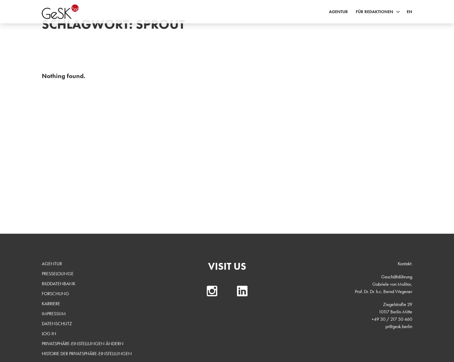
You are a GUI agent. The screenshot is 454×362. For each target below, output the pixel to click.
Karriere (51, 303)
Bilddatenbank (58, 284)
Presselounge (58, 274)
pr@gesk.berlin (398, 326)
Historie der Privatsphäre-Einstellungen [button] (87, 353)
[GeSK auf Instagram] (212, 291)
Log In (49, 333)
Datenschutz (57, 323)
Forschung (55, 293)
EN (409, 11)
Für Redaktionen (374, 11)
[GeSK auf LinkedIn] (242, 291)
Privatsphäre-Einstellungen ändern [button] (82, 343)
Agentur (338, 11)
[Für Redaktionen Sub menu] (398, 12)
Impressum (54, 313)
